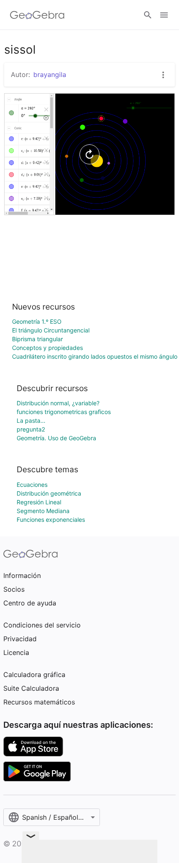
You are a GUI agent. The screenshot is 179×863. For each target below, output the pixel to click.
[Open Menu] (164, 15)
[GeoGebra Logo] (37, 15)
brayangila (49, 74)
